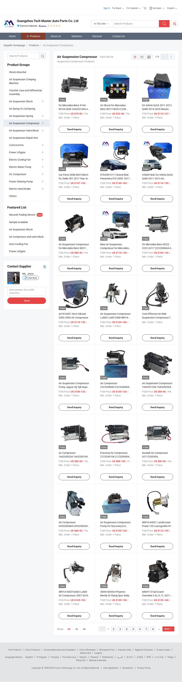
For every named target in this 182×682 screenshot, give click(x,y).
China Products (32, 649)
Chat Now (32, 277)
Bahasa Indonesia (97, 660)
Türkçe (170, 657)
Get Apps (157, 8)
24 (69, 629)
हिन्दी (149, 657)
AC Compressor (17, 174)
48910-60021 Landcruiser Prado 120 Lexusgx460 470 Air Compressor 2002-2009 (157, 526)
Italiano (83, 657)
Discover (97, 36)
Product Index (163, 649)
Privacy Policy (144, 667)
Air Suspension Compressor (24, 123)
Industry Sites (124, 649)
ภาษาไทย (159, 657)
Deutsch (94, 657)
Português (42, 657)
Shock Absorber (17, 72)
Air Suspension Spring (21, 116)
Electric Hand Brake (20, 188)
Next (167, 628)
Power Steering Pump (21, 181)
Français (54, 657)
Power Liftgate (17, 152)
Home (12, 36)
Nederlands (107, 657)
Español (29, 657)
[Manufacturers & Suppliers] (26, 7)
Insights (98, 652)
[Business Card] (44, 266)
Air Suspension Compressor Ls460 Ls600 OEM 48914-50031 (115, 317)
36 (76, 629)
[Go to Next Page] (171, 56)
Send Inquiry (74, 129)
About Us (56, 36)
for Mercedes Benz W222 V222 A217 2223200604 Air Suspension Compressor (157, 248)
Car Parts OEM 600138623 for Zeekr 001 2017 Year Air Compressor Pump (74, 178)
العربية (120, 657)
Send (27, 300)
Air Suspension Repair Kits (23, 137)
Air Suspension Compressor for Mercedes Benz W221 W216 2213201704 (74, 248)
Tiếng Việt (80, 660)
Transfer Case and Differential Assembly (25, 92)
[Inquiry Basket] (145, 8)
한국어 (130, 657)
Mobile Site (85, 652)
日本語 (140, 657)
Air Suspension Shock (21, 101)
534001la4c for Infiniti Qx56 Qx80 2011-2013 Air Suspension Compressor (157, 178)
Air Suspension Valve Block (24, 130)
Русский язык (69, 657)
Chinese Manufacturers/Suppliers (60, 649)
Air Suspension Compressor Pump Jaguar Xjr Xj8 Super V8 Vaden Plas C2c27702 (74, 386)
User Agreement (111, 667)
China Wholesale (87, 649)
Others (13, 196)
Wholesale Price (106, 649)
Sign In (106, 8)
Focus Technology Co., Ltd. (68, 667)
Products (35, 36)
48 (84, 629)
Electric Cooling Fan (20, 159)
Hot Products (14, 649)
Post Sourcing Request (174, 23)
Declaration (127, 667)
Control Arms (16, 145)
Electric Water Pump (20, 167)
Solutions (76, 36)
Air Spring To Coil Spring (22, 108)
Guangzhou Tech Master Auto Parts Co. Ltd (47, 21)
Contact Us (119, 36)
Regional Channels (144, 649)
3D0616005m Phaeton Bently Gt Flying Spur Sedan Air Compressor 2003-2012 (115, 595)
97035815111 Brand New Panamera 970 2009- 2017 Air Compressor (115, 178)
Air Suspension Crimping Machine (22, 81)
